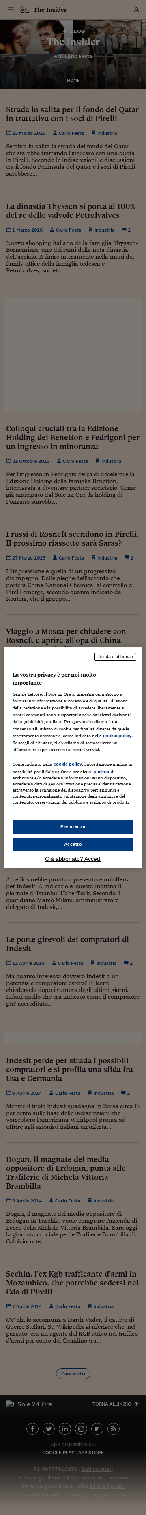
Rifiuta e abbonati (115, 656)
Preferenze (73, 826)
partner (102, 771)
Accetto (73, 844)
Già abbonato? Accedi (73, 858)
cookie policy (117, 735)
